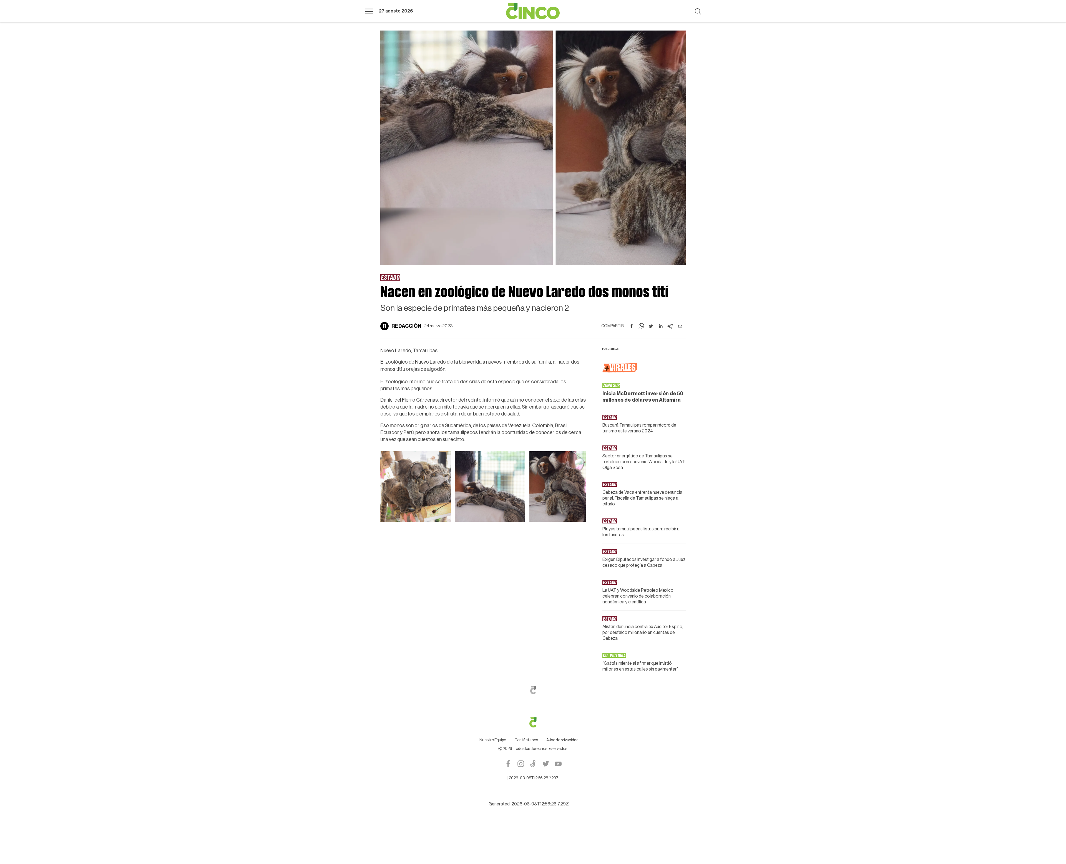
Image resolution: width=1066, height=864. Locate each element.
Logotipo (533, 11)
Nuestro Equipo (492, 740)
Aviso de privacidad (562, 740)
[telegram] (670, 326)
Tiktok (533, 763)
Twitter (545, 763)
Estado (390, 277)
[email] (680, 326)
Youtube (558, 763)
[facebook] (631, 326)
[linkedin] (661, 326)
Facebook (508, 763)
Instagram (520, 763)
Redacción (406, 326)
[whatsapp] (641, 326)
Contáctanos (526, 740)
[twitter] (651, 326)
